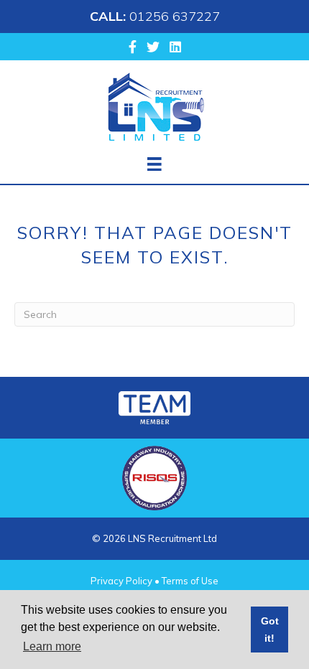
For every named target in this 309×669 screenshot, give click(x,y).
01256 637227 (174, 16)
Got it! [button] (270, 629)
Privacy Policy (121, 580)
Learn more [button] (52, 646)
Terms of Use (190, 580)
